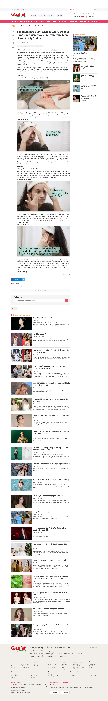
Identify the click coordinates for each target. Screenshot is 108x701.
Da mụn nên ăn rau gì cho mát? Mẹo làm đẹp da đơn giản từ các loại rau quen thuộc (50, 577)
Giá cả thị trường (77, 665)
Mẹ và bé (60, 15)
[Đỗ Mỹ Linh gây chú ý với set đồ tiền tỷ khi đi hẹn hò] (21, 630)
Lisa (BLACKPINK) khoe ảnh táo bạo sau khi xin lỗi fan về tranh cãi (51, 384)
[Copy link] (13, 39)
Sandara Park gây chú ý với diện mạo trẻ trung (51, 464)
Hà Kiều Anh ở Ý (39, 334)
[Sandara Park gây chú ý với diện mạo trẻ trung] (21, 469)
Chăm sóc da (33, 26)
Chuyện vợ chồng (25, 664)
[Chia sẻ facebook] (13, 32)
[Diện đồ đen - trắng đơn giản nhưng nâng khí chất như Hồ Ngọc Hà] (21, 453)
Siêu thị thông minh (77, 669)
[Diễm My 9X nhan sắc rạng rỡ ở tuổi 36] (21, 501)
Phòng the (71, 21)
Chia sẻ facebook (17, 279)
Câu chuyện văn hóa (52, 664)
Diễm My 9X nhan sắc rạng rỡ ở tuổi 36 (48, 496)
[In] (13, 47)
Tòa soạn (54, 692)
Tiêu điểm (92, 674)
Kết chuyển (72, 675)
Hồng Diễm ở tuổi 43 (41, 512)
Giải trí (35, 21)
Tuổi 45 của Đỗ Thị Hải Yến (43, 318)
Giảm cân (41, 26)
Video (63, 665)
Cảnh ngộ (72, 674)
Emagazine (65, 664)
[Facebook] (90, 647)
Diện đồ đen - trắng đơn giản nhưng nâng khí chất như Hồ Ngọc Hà (50, 449)
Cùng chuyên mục (21, 315)
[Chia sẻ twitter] (13, 36)
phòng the (51, 15)
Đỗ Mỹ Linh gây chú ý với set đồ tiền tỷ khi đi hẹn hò (50, 626)
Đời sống (13, 665)
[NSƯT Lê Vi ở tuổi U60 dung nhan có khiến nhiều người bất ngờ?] (21, 371)
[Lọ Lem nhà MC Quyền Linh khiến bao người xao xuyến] (21, 404)
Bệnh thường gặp (38, 664)
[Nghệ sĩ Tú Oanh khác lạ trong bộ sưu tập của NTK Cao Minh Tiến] (21, 436)
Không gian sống (15, 674)
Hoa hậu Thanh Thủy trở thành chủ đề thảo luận (50, 545)
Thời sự (13, 664)
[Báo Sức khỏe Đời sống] (77, 16)
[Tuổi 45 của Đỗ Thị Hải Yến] (21, 323)
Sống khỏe (29, 21)
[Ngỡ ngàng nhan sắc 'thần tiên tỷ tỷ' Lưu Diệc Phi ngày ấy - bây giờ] (21, 355)
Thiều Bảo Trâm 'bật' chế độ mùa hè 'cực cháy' (51, 480)
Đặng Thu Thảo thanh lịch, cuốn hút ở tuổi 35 (50, 560)
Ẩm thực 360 (92, 664)
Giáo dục (13, 667)
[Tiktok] (77, 14)
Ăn (59, 21)
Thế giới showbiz (51, 665)
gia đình (34, 15)
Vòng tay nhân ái (74, 671)
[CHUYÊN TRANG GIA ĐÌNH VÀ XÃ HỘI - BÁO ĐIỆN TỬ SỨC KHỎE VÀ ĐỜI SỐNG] (19, 15)
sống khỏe (42, 15)
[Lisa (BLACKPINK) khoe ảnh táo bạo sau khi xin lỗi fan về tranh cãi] (21, 388)
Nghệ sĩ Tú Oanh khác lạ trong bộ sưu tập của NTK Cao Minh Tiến (51, 432)
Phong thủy (14, 675)
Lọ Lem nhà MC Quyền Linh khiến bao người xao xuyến (50, 400)
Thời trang (24, 26)
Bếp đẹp (91, 667)
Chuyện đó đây (93, 675)
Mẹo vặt (13, 677)
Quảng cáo (65, 692)
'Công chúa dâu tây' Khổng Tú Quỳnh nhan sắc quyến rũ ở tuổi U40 (51, 529)
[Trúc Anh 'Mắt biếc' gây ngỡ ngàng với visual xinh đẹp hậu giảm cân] (76, 68)
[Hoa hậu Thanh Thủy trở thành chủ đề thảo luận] (21, 549)
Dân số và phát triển (80, 21)
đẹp (20, 309)
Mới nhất (72, 9)
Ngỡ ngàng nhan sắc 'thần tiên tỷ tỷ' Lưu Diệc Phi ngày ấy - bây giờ (51, 351)
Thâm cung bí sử (25, 667)
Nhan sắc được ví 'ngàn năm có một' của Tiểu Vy (51, 416)
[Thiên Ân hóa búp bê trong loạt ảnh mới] (21, 614)
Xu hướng (75, 664)
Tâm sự (50, 674)
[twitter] (23, 279)
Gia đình (22, 21)
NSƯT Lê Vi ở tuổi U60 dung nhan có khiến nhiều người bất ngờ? (49, 367)
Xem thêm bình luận (40, 290)
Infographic (64, 669)
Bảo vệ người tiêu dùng (78, 667)
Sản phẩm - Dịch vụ (52, 21)
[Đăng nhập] (96, 14)
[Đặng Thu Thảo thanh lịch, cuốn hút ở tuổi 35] (21, 565)
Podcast (64, 667)
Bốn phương (91, 21)
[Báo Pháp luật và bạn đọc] (84, 17)
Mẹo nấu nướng (93, 665)
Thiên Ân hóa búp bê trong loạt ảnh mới (48, 609)
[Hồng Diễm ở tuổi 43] (21, 517)
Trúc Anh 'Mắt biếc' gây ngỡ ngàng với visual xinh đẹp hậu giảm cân (88, 66)
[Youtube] (74, 13)
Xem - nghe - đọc (52, 667)
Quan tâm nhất (15, 287)
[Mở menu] (96, 21)
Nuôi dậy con (24, 665)
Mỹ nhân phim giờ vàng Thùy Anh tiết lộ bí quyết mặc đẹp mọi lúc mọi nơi (88, 97)
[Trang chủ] (12, 21)
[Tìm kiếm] (95, 10)
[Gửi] (66, 300)
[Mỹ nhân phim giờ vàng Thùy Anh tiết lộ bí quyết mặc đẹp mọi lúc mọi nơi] (76, 98)
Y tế (35, 667)
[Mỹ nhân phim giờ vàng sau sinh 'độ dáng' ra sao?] (21, 598)
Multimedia (42, 21)
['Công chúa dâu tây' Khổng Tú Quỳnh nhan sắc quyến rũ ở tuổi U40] (21, 533)
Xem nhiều (80, 34)
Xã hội (16, 21)
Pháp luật (13, 669)
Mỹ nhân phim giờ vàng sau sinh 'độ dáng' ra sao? (50, 594)
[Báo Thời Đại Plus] (92, 16)
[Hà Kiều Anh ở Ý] (21, 339)
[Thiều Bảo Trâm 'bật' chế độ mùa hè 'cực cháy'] (21, 485)
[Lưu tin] (13, 43)
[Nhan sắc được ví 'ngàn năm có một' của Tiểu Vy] (21, 420)
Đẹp (65, 21)
